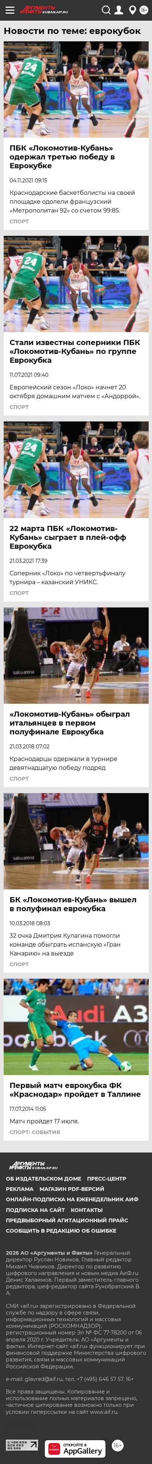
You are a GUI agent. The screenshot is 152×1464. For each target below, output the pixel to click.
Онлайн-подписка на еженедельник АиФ (72, 1199)
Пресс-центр (106, 1178)
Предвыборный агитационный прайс (67, 1220)
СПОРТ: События (35, 1132)
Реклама (20, 1189)
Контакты (87, 1210)
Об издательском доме (43, 1178)
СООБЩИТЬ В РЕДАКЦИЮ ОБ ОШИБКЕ (61, 1230)
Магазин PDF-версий (71, 1189)
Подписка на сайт (35, 1210)
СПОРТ (19, 221)
